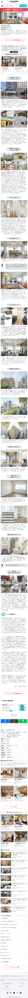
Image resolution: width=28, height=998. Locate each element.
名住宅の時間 (4, 949)
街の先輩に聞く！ (5, 918)
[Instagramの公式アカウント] (7, 992)
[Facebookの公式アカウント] (20, 992)
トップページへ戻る (14, 967)
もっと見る (14, 806)
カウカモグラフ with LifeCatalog (8, 927)
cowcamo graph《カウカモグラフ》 (9, 924)
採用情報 (6, 986)
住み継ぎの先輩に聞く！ (6, 940)
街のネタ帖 (3, 943)
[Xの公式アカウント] (17, 992)
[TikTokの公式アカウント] (10, 992)
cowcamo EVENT (5, 930)
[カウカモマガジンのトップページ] (14, 2)
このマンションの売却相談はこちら (14, 40)
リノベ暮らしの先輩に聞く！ (7, 921)
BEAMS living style (5, 936)
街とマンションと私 (5, 933)
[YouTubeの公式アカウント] (14, 992)
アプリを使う (23, 5)
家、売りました (4, 955)
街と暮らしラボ (4, 946)
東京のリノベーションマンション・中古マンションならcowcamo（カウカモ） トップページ (14, 980)
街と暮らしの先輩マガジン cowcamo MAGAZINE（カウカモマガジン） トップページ (14, 977)
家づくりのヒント (5, 952)
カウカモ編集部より (5, 961)
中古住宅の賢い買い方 (6, 958)
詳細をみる (13, 715)
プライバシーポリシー (7, 988)
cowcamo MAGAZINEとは (7, 983)
